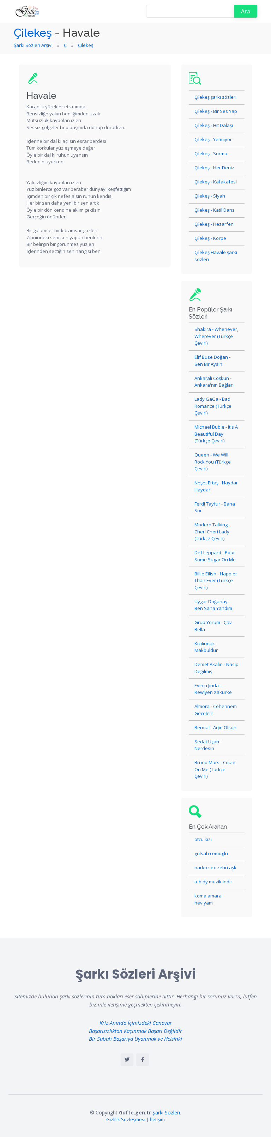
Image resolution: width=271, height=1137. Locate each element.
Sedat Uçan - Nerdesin (208, 745)
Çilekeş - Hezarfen (214, 224)
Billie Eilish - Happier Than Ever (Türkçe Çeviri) (215, 580)
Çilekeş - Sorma (210, 153)
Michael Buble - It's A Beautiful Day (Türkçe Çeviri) (216, 434)
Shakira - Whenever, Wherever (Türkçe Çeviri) (216, 336)
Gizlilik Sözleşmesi (125, 1119)
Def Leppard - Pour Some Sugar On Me (215, 556)
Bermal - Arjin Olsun (215, 727)
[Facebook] (142, 1059)
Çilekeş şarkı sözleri (215, 97)
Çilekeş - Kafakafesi (215, 182)
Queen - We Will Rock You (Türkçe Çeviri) (212, 462)
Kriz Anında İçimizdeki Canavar (136, 1022)
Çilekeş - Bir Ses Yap (215, 111)
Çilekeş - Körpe (210, 238)
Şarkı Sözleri (166, 1112)
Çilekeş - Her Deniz (214, 167)
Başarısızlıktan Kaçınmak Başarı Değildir (135, 1030)
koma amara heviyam (208, 899)
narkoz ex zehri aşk (215, 867)
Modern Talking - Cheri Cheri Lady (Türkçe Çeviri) (212, 531)
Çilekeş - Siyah (209, 196)
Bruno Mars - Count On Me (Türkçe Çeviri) (215, 769)
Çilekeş (33, 33)
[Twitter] (127, 1059)
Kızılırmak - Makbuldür (206, 647)
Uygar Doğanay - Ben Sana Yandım (213, 605)
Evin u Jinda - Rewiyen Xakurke (213, 689)
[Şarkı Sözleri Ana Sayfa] (28, 11)
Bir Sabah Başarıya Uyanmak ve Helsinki (135, 1038)
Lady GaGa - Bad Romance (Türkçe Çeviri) (212, 406)
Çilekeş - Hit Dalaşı (213, 125)
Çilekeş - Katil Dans (214, 210)
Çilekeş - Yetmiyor (213, 139)
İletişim (157, 1119)
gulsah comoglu (211, 853)
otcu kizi (203, 839)
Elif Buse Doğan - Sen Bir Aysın (212, 360)
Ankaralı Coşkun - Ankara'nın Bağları (214, 381)
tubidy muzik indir (213, 881)
